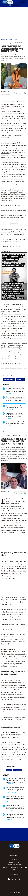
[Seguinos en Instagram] (15, 879)
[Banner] (14, 595)
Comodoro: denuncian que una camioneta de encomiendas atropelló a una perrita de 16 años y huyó (15, 390)
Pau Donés (18, 104)
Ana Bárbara (13, 223)
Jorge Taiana (20, 379)
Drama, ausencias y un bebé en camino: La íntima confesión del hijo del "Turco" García (15, 798)
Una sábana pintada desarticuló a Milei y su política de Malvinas (16, 423)
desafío (9, 770)
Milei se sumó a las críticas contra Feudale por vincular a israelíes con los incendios (14, 414)
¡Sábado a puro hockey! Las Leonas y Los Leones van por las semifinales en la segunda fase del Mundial (15, 808)
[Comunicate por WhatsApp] (18, 879)
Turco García (17, 770)
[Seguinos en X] (12, 878)
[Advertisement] (14, 22)
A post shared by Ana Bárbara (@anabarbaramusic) (14, 368)
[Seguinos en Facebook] (9, 878)
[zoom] (14, 76)
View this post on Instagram (10, 363)
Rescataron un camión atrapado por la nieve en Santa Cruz (15, 406)
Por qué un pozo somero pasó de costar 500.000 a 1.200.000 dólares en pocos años (15, 789)
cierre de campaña (9, 379)
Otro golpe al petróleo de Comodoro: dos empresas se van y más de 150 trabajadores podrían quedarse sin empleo (15, 399)
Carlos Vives (5, 153)
